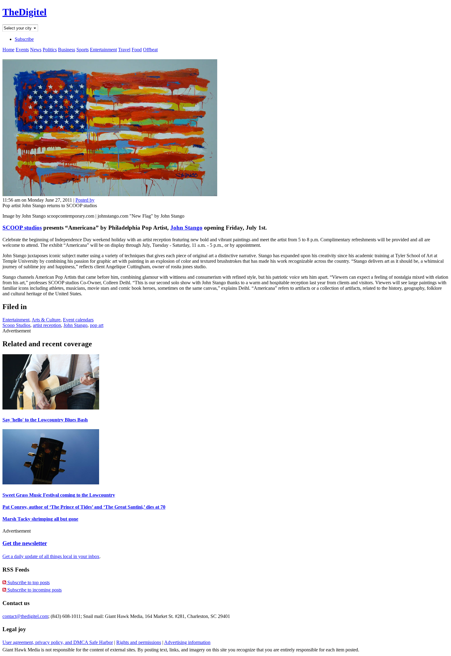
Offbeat (150, 49)
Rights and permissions (138, 642)
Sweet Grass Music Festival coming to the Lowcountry (58, 495)
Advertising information (187, 642)
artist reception (47, 325)
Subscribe (24, 39)
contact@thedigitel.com (25, 616)
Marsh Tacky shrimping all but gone (40, 519)
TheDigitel (24, 11)
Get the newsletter (24, 543)
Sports (82, 49)
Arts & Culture (46, 319)
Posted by (84, 200)
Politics (50, 49)
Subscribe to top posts (28, 582)
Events (22, 49)
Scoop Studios (16, 325)
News (35, 49)
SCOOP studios (22, 227)
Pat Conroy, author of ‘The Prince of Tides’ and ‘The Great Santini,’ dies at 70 (83, 507)
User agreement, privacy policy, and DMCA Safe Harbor (57, 642)
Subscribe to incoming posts (34, 589)
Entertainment (103, 49)
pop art (96, 325)
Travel (124, 49)
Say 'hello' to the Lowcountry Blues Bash (45, 419)
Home (8, 49)
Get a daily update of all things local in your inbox (50, 556)
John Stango (186, 227)
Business (66, 49)
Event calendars (78, 319)
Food (137, 49)
